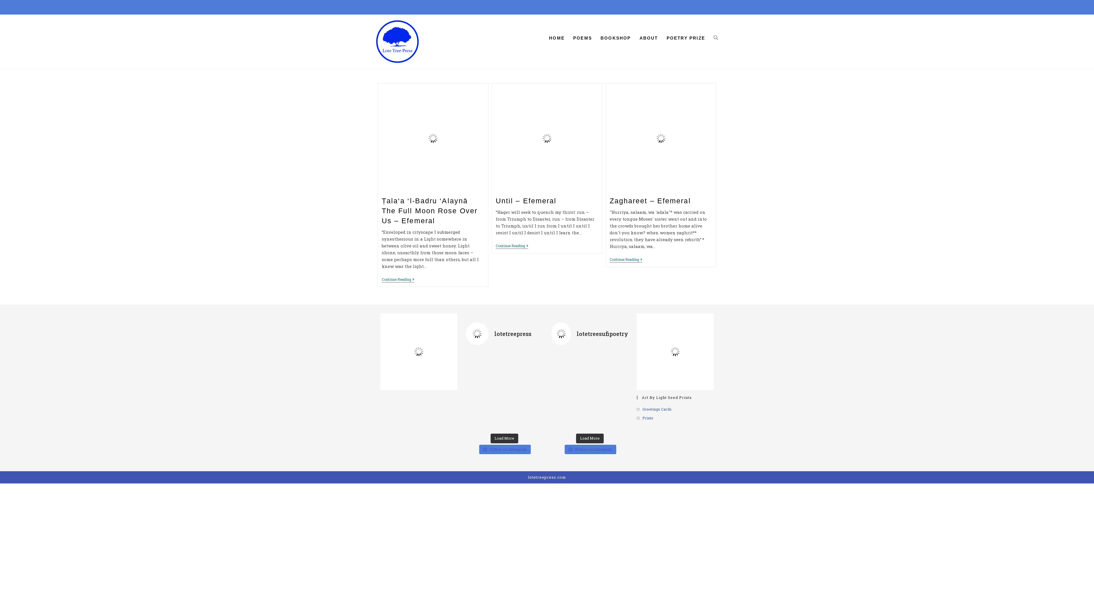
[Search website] (715, 38)
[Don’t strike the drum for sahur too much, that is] (616, 390)
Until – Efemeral (526, 201)
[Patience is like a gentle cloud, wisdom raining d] (589, 390)
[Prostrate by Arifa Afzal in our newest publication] (504, 364)
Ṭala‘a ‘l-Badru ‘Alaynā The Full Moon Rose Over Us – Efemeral (429, 211)
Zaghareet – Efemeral (650, 201)
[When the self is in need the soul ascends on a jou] (563, 390)
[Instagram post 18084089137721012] (563, 364)
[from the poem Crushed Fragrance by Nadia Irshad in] (477, 364)
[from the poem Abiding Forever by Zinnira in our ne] (504, 390)
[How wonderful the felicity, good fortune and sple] (616, 417)
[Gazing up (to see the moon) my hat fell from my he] (589, 417)
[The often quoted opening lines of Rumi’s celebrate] (477, 417)
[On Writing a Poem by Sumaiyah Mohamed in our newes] (531, 390)
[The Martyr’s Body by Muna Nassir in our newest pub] (477, 390)
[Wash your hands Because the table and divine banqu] (616, 364)
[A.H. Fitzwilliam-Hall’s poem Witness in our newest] (504, 417)
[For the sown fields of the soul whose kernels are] (589, 364)
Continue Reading (398, 279)
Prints (647, 418)
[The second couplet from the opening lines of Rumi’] (531, 364)
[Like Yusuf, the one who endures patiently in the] (563, 417)
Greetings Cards (656, 409)
